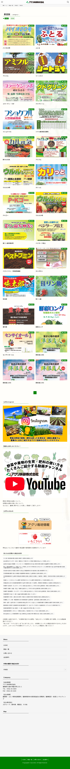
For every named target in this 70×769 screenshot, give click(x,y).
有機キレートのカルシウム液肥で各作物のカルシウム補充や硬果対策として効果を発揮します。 (29, 580)
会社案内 (6, 657)
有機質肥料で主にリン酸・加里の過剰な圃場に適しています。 (20, 594)
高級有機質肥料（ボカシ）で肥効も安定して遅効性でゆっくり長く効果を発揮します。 (26, 611)
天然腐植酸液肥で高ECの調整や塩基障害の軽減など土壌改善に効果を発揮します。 (25, 573)
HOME (6, 645)
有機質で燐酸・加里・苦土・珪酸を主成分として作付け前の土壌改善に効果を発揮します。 (28, 588)
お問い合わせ (8, 653)
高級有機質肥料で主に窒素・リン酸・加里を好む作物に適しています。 (22, 608)
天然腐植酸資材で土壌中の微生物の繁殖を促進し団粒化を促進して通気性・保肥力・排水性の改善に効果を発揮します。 (34, 576)
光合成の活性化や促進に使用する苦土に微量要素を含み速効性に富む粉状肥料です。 (26, 570)
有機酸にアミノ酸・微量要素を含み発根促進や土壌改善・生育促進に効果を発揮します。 (27, 599)
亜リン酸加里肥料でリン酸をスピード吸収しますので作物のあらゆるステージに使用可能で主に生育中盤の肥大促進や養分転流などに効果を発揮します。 (34, 567)
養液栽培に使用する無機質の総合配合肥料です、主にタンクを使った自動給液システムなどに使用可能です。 (32, 605)
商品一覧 (6, 649)
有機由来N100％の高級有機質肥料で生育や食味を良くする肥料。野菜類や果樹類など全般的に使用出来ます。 (33, 583)
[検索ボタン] (68, 2)
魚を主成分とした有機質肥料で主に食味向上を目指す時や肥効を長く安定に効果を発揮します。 (29, 613)
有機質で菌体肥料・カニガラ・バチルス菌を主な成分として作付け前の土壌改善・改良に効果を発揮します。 (32, 591)
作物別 (6, 18)
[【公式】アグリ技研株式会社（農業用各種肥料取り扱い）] (35, 2)
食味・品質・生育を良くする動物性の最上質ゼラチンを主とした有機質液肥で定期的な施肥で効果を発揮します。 (34, 602)
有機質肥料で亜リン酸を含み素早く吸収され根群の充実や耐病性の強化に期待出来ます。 (27, 597)
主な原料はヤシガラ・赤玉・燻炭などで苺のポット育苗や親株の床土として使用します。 (27, 561)
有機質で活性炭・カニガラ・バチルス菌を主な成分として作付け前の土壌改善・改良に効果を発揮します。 (32, 585)
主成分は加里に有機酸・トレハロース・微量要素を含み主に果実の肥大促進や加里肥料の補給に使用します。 (32, 564)
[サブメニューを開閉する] (65, 669)
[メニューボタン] (2, 2)
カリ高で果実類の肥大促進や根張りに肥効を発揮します (18, 558)
